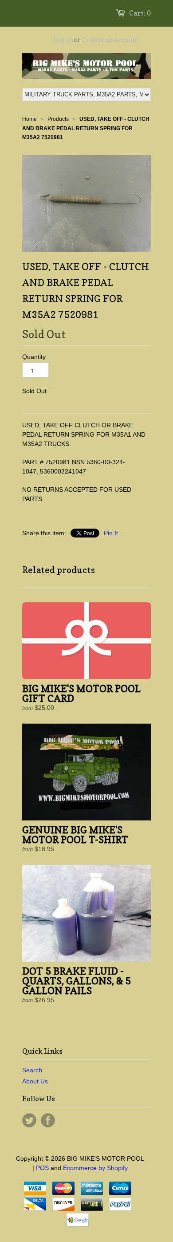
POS (42, 1167)
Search (32, 1070)
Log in (62, 40)
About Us (35, 1081)
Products (58, 119)
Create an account (111, 40)
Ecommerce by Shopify (95, 1167)
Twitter (29, 1120)
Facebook (48, 1120)
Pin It (111, 533)
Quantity (34, 356)
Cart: (140, 13)
